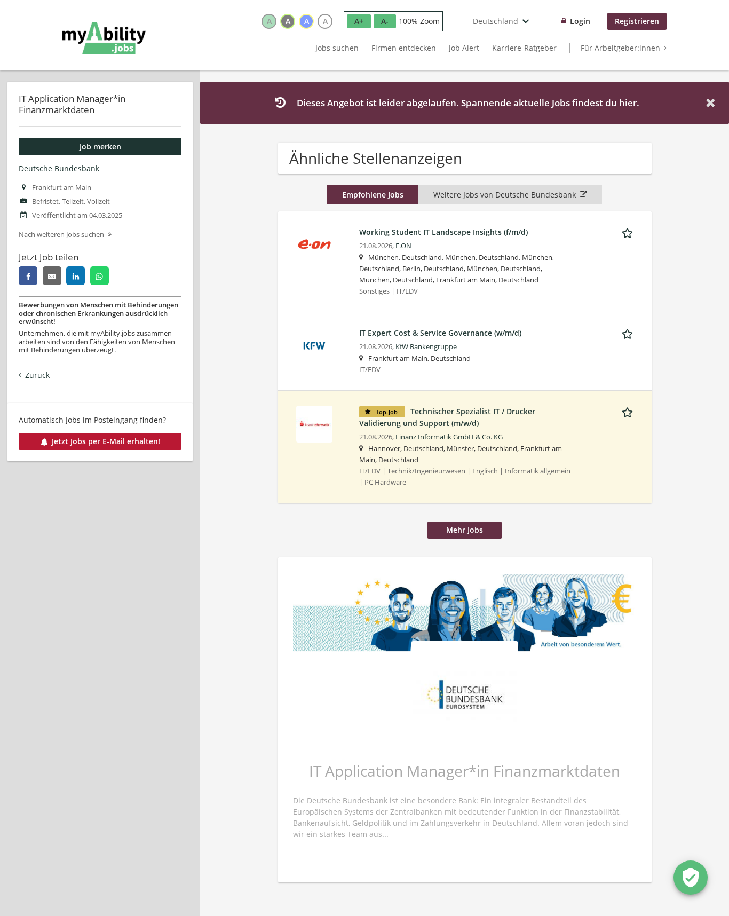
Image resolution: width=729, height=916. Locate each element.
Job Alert (464, 48)
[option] (269, 21)
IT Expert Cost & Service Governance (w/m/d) (440, 333)
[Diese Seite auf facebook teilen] (28, 275)
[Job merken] (629, 231)
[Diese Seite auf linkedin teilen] (75, 275)
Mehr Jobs (464, 530)
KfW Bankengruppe (426, 346)
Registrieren (637, 21)
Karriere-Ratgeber (524, 48)
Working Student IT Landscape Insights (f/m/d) (443, 232)
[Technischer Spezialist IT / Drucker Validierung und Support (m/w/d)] (314, 423)
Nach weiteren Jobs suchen (61, 234)
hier (628, 103)
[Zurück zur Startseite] (104, 38)
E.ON (403, 245)
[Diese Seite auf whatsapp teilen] (99, 275)
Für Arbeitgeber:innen (620, 48)
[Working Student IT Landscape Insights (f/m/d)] (314, 244)
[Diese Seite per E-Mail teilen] (52, 275)
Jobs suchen (337, 48)
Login (580, 21)
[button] (712, 103)
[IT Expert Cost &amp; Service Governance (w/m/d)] (314, 344)
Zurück (37, 375)
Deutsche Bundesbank (59, 168)
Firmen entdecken (403, 48)
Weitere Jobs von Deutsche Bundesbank (504, 194)
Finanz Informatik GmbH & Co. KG (449, 436)
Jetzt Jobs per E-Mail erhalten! (106, 441)
